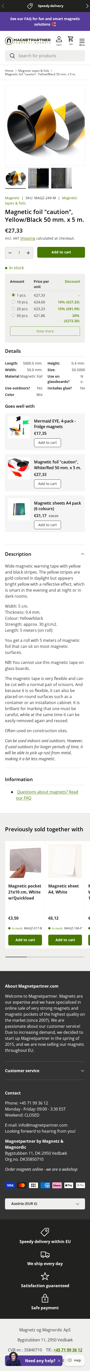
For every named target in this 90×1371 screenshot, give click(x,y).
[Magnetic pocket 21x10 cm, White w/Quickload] (25, 861)
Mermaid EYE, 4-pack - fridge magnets (55, 423)
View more (45, 331)
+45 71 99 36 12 (68, 1350)
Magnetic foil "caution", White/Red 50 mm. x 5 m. (57, 464)
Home (9, 70)
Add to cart (61, 252)
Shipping (27, 238)
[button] (70, 41)
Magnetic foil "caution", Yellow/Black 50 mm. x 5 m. (40, 74)
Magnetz (12, 197)
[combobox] (45, 55)
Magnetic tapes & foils (33, 70)
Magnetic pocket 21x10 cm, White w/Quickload (24, 892)
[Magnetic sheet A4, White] (65, 861)
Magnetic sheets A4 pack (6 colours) (57, 505)
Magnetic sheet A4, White (63, 889)
